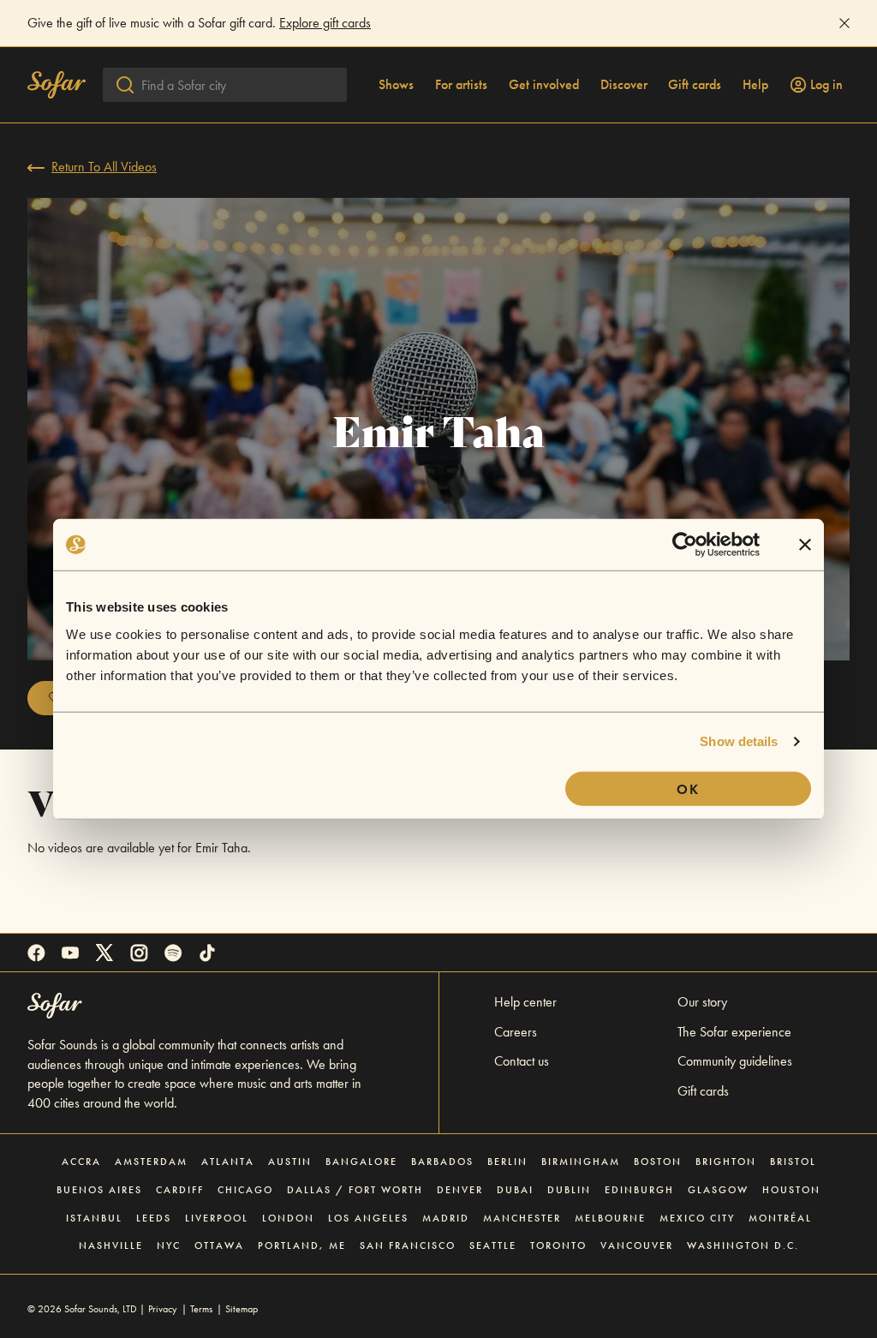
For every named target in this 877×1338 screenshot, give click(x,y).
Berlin (507, 1161)
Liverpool (216, 1218)
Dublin (569, 1190)
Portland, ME (302, 1245)
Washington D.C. (743, 1245)
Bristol (793, 1161)
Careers (515, 1032)
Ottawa (219, 1245)
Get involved (544, 85)
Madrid (445, 1218)
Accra (81, 1161)
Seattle (492, 1245)
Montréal (780, 1218)
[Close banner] (805, 545)
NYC (169, 1245)
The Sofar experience (734, 1032)
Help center (525, 1002)
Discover (623, 85)
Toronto (558, 1245)
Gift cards (694, 85)
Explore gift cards (325, 23)
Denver (460, 1190)
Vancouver (636, 1245)
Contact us (521, 1061)
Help (755, 85)
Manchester (522, 1218)
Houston (791, 1190)
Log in (826, 84)
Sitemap (241, 1309)
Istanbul (94, 1218)
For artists (461, 85)
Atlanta (227, 1161)
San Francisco (408, 1245)
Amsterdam (151, 1161)
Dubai (515, 1190)
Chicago (245, 1190)
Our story (702, 1002)
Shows (396, 85)
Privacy (162, 1309)
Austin (290, 1161)
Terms (201, 1309)
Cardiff (180, 1190)
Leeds (153, 1218)
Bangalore (361, 1161)
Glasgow (718, 1190)
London (288, 1218)
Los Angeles (368, 1218)
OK (688, 788)
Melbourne (610, 1218)
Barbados (442, 1161)
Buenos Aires (99, 1190)
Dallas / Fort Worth (355, 1190)
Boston (658, 1161)
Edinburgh (639, 1190)
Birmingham (580, 1161)
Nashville (111, 1245)
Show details (739, 741)
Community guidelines (734, 1061)
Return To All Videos (104, 167)
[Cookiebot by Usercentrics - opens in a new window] (685, 545)
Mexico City (697, 1218)
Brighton (725, 1161)
